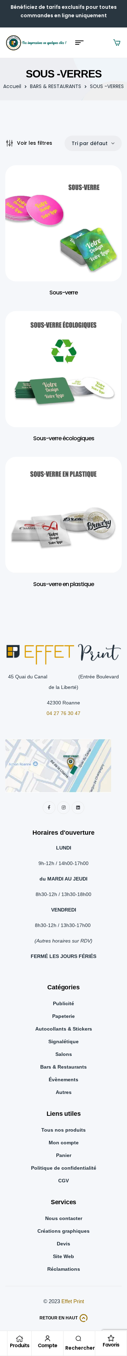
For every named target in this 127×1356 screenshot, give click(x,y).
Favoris (111, 1344)
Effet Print (72, 1301)
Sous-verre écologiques (63, 438)
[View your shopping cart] (117, 42)
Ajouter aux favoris (106, 185)
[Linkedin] (78, 807)
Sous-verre (63, 292)
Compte (47, 1345)
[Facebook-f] (49, 807)
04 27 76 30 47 (63, 713)
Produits (19, 1345)
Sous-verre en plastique (63, 584)
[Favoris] (111, 1338)
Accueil (12, 86)
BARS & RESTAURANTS (55, 86)
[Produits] (19, 1338)
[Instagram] (63, 807)
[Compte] (48, 1338)
